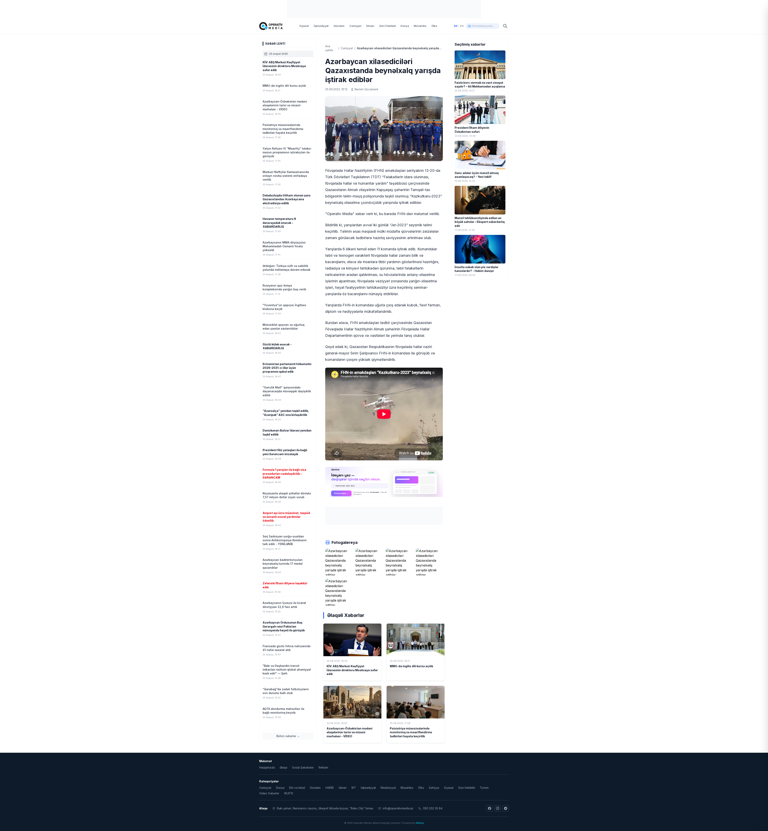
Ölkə (434, 25)
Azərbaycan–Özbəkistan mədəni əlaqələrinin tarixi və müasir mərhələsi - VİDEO (349, 732)
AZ (456, 25)
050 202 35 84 (432, 808)
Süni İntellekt (387, 25)
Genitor (384, 482)
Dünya (405, 25)
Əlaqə (283, 767)
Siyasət (304, 25)
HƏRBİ (329, 787)
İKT (353, 787)
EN (462, 25)
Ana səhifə (329, 48)
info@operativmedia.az (398, 808)
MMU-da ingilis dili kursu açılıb (411, 666)
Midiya (420, 822)
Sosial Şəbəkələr (303, 767)
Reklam (323, 767)
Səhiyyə (434, 787)
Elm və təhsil (297, 787)
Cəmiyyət (355, 25)
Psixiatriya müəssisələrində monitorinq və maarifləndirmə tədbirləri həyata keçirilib (411, 732)
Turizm (484, 787)
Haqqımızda (267, 767)
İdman (370, 25)
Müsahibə (420, 25)
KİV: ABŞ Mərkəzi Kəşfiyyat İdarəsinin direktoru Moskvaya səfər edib (352, 670)
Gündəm (339, 25)
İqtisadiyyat (321, 25)
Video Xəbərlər (269, 793)
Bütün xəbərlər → (288, 736)
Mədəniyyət (388, 787)
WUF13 (288, 793)
